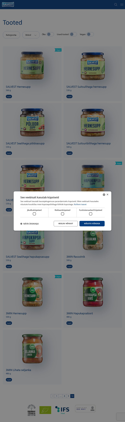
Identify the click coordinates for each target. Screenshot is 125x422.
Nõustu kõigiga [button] (92, 223)
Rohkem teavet (80, 204)
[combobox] (104, 194)
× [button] (107, 194)
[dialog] (62, 211)
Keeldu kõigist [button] (65, 223)
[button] (29, 224)
